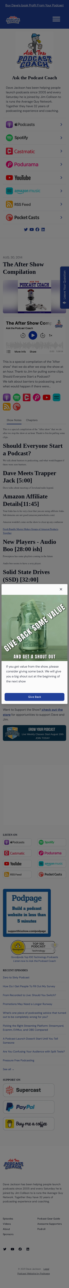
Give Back (34, 697)
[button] (61, 589)
